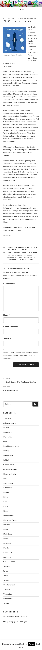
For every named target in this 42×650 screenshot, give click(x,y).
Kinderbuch (12, 249)
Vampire (6, 590)
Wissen (6, 603)
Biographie (7, 437)
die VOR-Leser (25, 255)
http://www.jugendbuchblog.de (15, 622)
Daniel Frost (20, 253)
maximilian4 (31, 18)
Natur (5, 539)
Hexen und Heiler (9, 474)
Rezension (11, 259)
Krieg (5, 497)
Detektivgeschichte (11, 446)
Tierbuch (23, 249)
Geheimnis (11, 257)
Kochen (6, 492)
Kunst (5, 506)
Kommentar (9, 284)
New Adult (7, 543)
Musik (5, 529)
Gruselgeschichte (10, 469)
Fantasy (6, 451)
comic (5, 442)
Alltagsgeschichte (27, 247)
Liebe (5, 511)
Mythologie (7, 534)
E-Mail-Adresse (10, 327)
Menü (22, 10)
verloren (28, 259)
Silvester (6, 566)
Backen (6, 428)
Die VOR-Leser (15, 3)
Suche (20, 259)
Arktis (9, 253)
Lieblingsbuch (8, 516)
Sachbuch (7, 557)
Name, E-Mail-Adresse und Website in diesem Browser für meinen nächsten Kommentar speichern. (21, 355)
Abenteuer (11, 247)
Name (6, 315)
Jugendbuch (8, 483)
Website (7, 338)
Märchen (6, 525)
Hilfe (20, 257)
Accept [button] (31, 644)
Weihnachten (8, 599)
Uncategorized (9, 585)
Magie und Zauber (10, 520)
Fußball (6, 460)
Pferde (6, 548)
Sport (5, 571)
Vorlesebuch (8, 594)
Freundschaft (8, 455)
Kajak (26, 257)
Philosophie (7, 553)
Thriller (5, 576)
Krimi (5, 502)
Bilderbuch (7, 432)
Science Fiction (9, 562)
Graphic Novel (8, 465)
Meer (32, 257)
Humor (6, 478)
